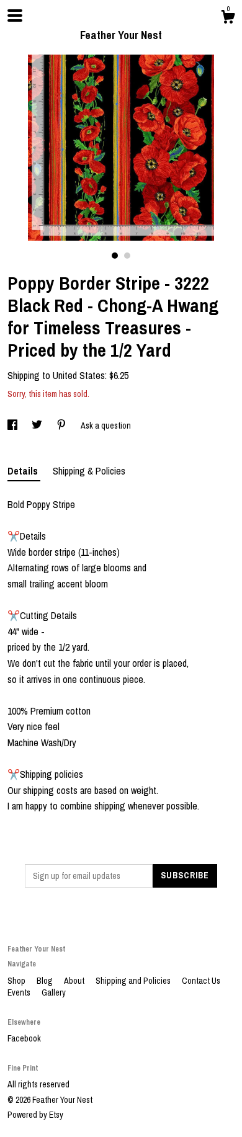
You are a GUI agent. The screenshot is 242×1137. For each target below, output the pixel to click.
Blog (46, 980)
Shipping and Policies (134, 980)
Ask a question (106, 425)
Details (23, 471)
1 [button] (115, 255)
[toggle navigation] (14, 15)
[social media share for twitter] (38, 425)
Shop (17, 980)
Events (19, 992)
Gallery (54, 992)
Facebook (24, 1038)
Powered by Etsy (35, 1114)
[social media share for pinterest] (62, 425)
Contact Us (201, 980)
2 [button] (127, 255)
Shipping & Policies (89, 471)
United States (79, 375)
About (75, 980)
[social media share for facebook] (13, 425)
